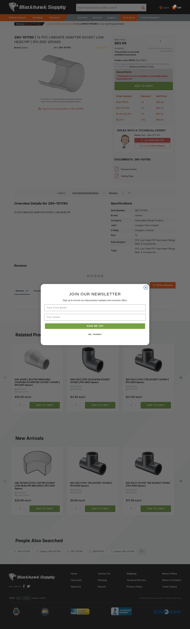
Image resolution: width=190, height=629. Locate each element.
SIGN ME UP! (95, 326)
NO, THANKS (95, 334)
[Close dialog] (146, 287)
